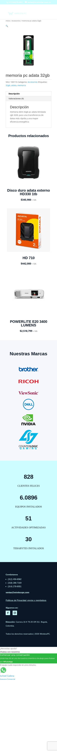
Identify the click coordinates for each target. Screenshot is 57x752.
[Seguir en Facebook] (8, 613)
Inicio (8, 20)
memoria (21, 85)
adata (13, 85)
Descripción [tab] (14, 93)
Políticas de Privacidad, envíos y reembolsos (26, 600)
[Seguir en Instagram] (15, 613)
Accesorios (16, 20)
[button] (7, 26)
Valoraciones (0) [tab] (16, 98)
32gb (8, 85)
